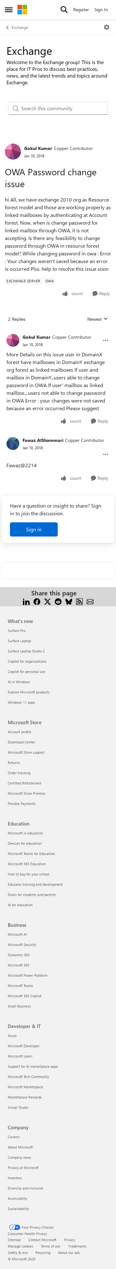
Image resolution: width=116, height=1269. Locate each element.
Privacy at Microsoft (23, 1167)
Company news (19, 1157)
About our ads (69, 1252)
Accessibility (17, 1198)
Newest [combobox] (97, 319)
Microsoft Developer (24, 1045)
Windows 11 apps (21, 702)
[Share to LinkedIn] (26, 600)
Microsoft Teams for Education (31, 853)
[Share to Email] (90, 600)
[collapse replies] (58, 332)
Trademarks (77, 1246)
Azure (12, 1035)
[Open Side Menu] (9, 9)
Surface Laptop (19, 640)
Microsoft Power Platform (27, 975)
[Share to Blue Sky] (68, 600)
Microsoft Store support (26, 752)
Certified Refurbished (24, 783)
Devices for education (25, 843)
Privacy (69, 1239)
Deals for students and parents (32, 894)
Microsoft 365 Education (27, 863)
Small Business (19, 1006)
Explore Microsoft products (29, 692)
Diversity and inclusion (25, 1188)
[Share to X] (47, 600)
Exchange (20, 27)
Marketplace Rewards (25, 1097)
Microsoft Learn (20, 1056)
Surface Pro (16, 630)
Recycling (42, 1252)
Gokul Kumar (38, 148)
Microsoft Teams (20, 985)
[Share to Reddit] (58, 600)
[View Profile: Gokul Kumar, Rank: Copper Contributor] (13, 152)
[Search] (64, 9)
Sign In (101, 9)
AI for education (20, 904)
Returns (14, 762)
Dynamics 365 (19, 954)
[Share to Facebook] (37, 600)
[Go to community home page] (22, 9)
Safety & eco (18, 1252)
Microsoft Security (22, 944)
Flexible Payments (22, 803)
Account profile (19, 731)
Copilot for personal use (26, 671)
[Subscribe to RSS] (79, 600)
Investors (15, 1177)
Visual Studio (18, 1107)
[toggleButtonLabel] (106, 27)
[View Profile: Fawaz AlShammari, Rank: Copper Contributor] (12, 443)
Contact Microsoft (42, 1239)
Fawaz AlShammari (43, 440)
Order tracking (19, 772)
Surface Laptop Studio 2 (26, 651)
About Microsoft (20, 1147)
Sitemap (14, 1239)
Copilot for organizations (27, 661)
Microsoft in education (25, 833)
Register (81, 9)
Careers (14, 1136)
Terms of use (50, 1246)
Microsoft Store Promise (26, 793)
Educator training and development (35, 884)
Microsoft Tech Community (28, 1076)
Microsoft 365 (18, 965)
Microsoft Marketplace (25, 1086)
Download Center (21, 742)
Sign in (34, 529)
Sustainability (18, 1208)
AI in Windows (19, 681)
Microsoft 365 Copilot (25, 995)
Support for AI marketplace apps (33, 1066)
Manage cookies (20, 1246)
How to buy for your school (28, 874)
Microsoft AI (17, 934)
